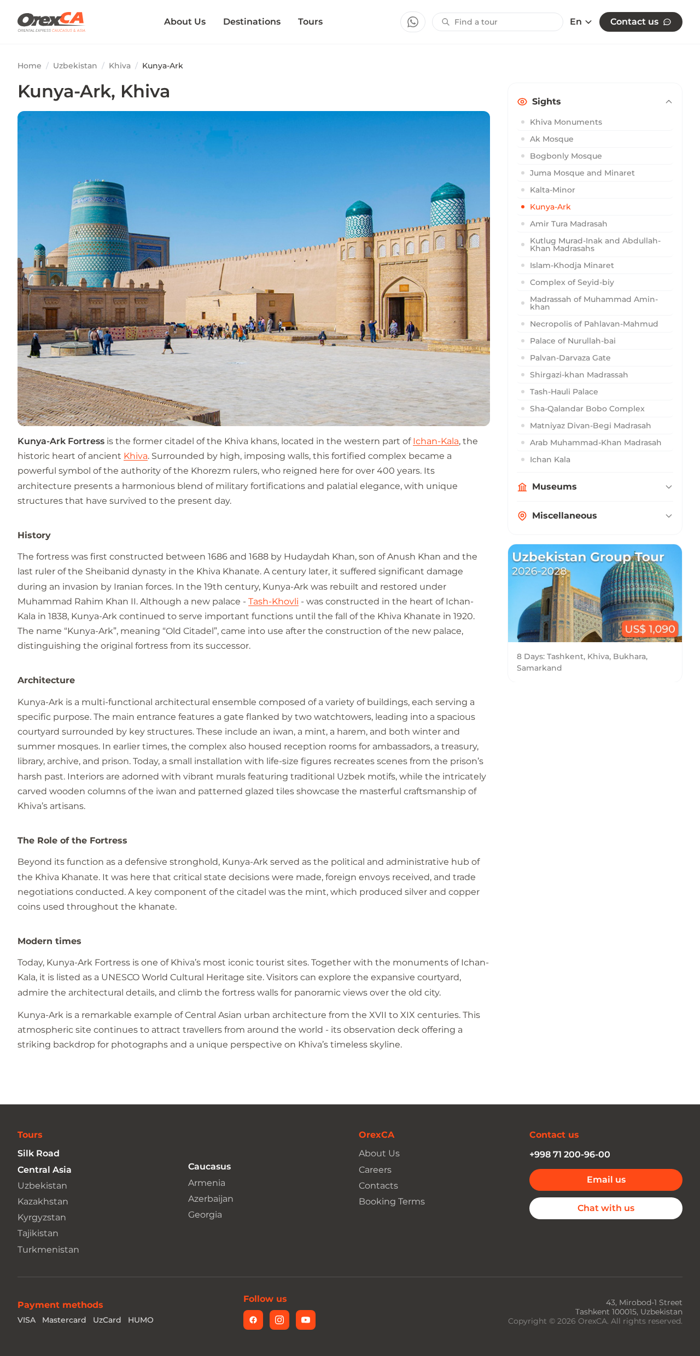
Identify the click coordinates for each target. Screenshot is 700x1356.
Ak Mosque (552, 139)
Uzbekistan (75, 65)
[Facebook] (253, 1320)
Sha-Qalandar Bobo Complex (587, 409)
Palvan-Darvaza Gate (570, 358)
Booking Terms (392, 1201)
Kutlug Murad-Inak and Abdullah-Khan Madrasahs (595, 244)
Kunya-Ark (550, 207)
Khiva (120, 65)
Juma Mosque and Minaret (582, 173)
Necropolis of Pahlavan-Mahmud (594, 324)
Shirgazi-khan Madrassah (579, 375)
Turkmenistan (48, 1249)
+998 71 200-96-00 (569, 1154)
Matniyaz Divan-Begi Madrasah (590, 425)
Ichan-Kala (436, 441)
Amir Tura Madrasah (569, 224)
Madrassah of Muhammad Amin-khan (594, 303)
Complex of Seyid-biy (572, 282)
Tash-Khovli (273, 601)
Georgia (205, 1214)
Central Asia (45, 1170)
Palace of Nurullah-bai (573, 341)
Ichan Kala (550, 459)
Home (30, 65)
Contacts (378, 1185)
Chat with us (606, 1208)
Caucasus (209, 1166)
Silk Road (39, 1153)
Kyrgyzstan (42, 1217)
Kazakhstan (43, 1201)
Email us (606, 1179)
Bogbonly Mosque (566, 156)
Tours (310, 21)
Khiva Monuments (566, 122)
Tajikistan (38, 1233)
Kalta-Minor (552, 190)
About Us (185, 22)
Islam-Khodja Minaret (572, 265)
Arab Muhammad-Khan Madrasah (596, 442)
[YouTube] (306, 1320)
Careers (375, 1170)
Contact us (634, 21)
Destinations (252, 21)
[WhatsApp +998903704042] (412, 21)
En (576, 22)
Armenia (206, 1183)
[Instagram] (279, 1320)
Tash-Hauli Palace (564, 392)
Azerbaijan (211, 1199)
